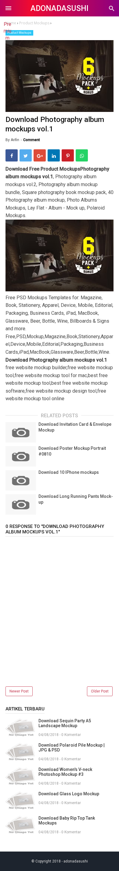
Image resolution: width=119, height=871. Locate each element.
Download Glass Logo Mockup (68, 793)
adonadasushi (59, 8)
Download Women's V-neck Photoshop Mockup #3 (65, 772)
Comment (31, 140)
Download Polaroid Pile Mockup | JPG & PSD (71, 747)
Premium (7, 31)
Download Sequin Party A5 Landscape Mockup (64, 723)
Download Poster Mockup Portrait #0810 (72, 451)
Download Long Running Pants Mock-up (75, 499)
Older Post (100, 691)
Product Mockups (19, 32)
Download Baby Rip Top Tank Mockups (66, 820)
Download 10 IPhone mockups (68, 472)
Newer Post (19, 691)
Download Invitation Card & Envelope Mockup (74, 427)
